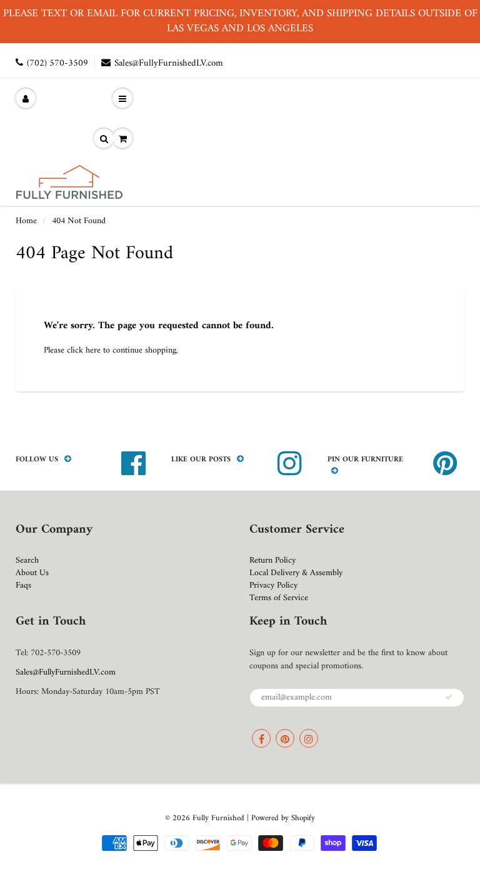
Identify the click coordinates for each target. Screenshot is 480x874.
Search (27, 560)
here (93, 350)
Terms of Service (278, 598)
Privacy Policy (273, 585)
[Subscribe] (448, 697)
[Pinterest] (285, 738)
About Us (32, 573)
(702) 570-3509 (57, 63)
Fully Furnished (219, 818)
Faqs (23, 585)
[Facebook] (261, 738)
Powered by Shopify (283, 818)
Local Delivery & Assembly (295, 573)
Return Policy (272, 560)
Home (26, 221)
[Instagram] (308, 738)
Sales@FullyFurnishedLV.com (168, 63)
